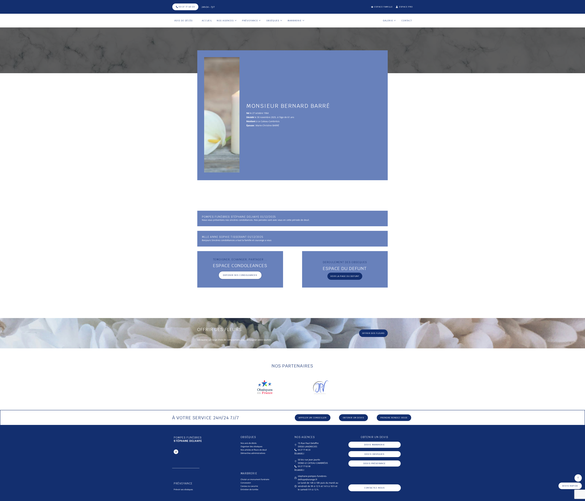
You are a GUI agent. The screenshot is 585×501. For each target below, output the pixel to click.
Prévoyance (250, 20)
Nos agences (225, 20)
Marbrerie (294, 20)
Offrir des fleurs (373, 333)
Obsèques (272, 20)
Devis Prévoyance (374, 463)
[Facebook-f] (176, 451)
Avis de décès (183, 20)
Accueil (207, 20)
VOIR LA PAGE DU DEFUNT (344, 276)
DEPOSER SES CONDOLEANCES (240, 275)
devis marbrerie (374, 444)
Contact (406, 20)
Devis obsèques (374, 454)
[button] (353, 417)
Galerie (388, 20)
